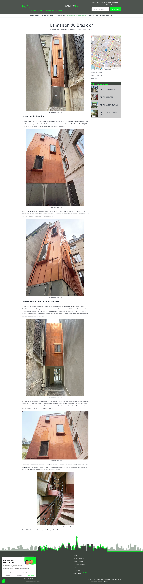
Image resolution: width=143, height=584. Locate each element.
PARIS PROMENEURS (29, 572)
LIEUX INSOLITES (28, 579)
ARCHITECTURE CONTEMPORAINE (33, 582)
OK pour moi (30, 575)
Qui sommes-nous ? (79, 558)
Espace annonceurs (79, 564)
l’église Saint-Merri (69, 313)
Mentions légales (79, 561)
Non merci (7, 575)
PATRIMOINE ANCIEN (29, 575)
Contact (76, 555)
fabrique (32, 124)
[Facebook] (83, 573)
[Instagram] (86, 573)
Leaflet (104, 68)
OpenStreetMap (111, 68)
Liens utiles (77, 570)
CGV (75, 567)
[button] (111, 15)
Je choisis (19, 575)
